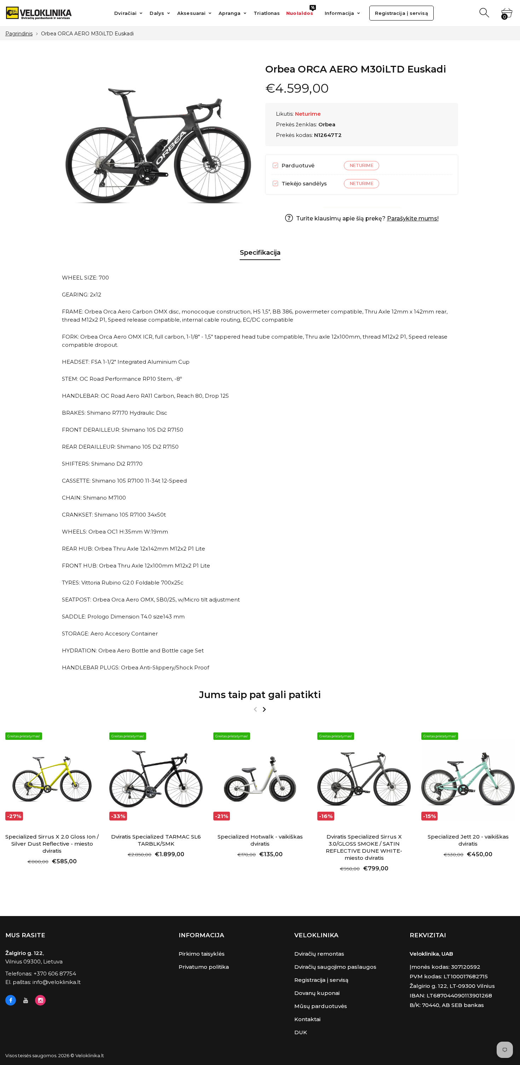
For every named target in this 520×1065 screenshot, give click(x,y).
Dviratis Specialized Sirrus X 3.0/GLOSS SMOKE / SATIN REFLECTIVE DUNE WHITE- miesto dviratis (364, 847)
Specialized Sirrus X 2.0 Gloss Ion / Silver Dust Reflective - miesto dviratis (52, 843)
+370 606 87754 (55, 973)
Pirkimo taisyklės (202, 953)
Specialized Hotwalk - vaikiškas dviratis (260, 840)
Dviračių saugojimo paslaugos (335, 966)
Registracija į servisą (321, 980)
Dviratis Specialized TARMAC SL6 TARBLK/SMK (156, 840)
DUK (300, 1032)
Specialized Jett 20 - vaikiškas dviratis (468, 840)
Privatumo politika (204, 966)
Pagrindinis (19, 33)
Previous (255, 709)
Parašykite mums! (413, 218)
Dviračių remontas (319, 953)
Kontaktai (307, 1019)
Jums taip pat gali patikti (260, 695)
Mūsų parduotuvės (320, 1006)
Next (264, 709)
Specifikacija (260, 253)
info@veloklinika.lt (57, 982)
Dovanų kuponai (317, 993)
